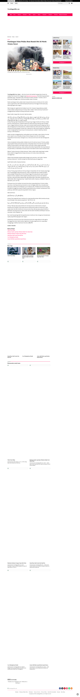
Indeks (16, 3)
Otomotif (44, 14)
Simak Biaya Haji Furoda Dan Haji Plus (15, 235)
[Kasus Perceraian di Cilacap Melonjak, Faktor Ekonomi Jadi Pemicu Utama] (67, 82)
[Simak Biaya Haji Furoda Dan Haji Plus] (14, 308)
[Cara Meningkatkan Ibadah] (29, 308)
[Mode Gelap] (71, 3)
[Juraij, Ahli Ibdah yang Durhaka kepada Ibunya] (43, 308)
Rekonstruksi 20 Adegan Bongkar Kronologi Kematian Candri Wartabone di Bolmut (67, 77)
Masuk (12, 3)
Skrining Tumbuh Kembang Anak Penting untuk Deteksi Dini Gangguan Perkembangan (67, 47)
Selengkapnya (62, 62)
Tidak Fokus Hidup (11, 230)
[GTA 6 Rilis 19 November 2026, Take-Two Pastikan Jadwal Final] (57, 42)
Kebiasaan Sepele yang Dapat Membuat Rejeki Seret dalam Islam (20, 231)
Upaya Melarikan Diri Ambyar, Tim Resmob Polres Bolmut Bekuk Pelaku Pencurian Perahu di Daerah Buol (23, 1)
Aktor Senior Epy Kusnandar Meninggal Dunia (57, 57)
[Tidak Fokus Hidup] (14, 251)
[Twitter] (62, 688)
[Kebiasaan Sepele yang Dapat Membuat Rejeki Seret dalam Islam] (29, 251)
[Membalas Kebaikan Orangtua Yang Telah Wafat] (43, 251)
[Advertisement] (49, 9)
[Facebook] (60, 688)
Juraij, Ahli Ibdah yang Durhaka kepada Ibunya (17, 238)
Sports (34, 14)
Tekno (39, 14)
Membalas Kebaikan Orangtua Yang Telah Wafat (17, 233)
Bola (30, 14)
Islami (9, 39)
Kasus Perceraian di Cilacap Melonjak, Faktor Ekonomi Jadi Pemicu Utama (67, 87)
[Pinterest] (65, 688)
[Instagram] (67, 688)
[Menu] (8, 3)
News (14, 14)
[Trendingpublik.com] (12, 688)
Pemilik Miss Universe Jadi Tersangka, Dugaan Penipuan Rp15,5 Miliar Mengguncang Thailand (67, 57)
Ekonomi (24, 14)
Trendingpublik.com (13, 9)
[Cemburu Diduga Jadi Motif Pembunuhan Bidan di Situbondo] (57, 72)
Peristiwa (56, 14)
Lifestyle (50, 14)
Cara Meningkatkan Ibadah (13, 237)
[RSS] (71, 688)
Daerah (19, 14)
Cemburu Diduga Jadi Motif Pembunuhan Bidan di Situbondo (57, 77)
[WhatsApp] (69, 688)
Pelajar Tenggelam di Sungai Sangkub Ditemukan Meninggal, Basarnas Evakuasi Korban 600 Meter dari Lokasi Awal (57, 87)
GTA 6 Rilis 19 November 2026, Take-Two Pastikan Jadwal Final (57, 47)
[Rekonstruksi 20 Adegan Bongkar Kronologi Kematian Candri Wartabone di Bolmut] (67, 72)
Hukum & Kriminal (63, 14)
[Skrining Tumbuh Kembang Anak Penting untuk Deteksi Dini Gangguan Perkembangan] (67, 42)
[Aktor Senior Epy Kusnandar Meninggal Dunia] (57, 52)
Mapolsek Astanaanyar (31, 96)
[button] (69, 3)
